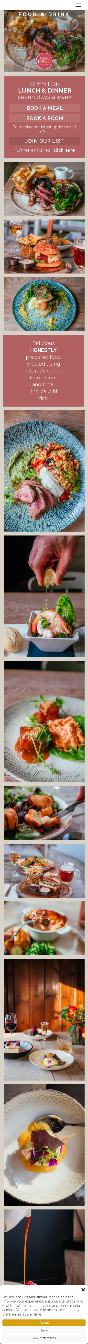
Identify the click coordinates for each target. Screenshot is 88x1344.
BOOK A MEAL (45, 108)
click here (64, 150)
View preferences (44, 1338)
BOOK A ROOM (44, 118)
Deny (44, 1330)
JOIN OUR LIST (44, 141)
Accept (44, 1322)
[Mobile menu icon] (78, 5)
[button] (83, 1289)
